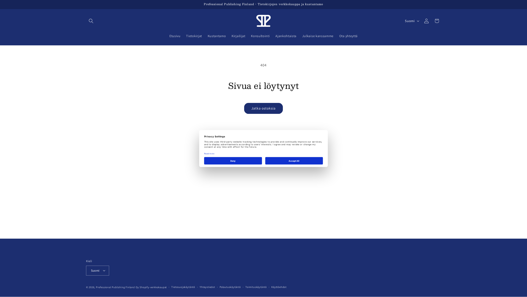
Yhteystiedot (207, 287)
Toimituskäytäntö (256, 287)
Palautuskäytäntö (230, 287)
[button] (91, 21)
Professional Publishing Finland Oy (117, 287)
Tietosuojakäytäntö (183, 287)
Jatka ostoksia (263, 108)
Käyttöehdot (279, 287)
